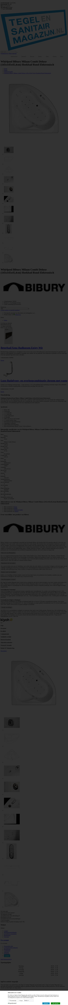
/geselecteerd (12, 1003)
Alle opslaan (55, 1003)
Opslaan (46, 1003)
